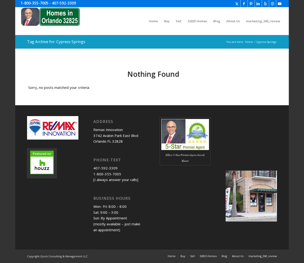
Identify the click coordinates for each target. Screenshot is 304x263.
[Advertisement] (183, 208)
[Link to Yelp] (265, 3)
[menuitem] (153, 21)
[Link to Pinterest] (251, 3)
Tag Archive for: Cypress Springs (56, 41)
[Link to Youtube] (279, 3)
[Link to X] (236, 3)
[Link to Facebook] (244, 3)
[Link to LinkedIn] (258, 3)
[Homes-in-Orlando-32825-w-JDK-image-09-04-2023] (50, 21)
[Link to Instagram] (272, 3)
